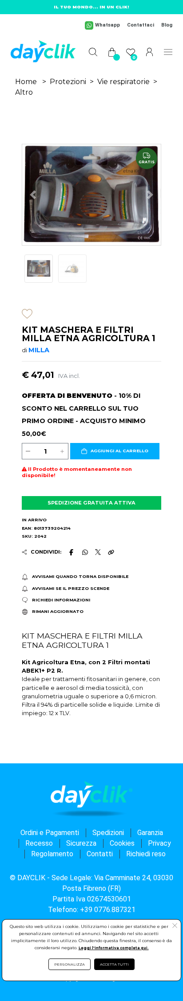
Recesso (39, 843)
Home (26, 81)
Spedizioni (108, 832)
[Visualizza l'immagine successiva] (32, 194)
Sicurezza (81, 843)
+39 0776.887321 (107, 909)
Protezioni (68, 81)
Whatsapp (107, 25)
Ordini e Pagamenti (49, 832)
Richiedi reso (146, 854)
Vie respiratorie (123, 81)
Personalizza (69, 964)
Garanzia (150, 832)
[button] (114, 451)
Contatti (100, 854)
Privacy (159, 843)
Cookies (122, 843)
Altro (24, 92)
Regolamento (52, 854)
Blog (166, 25)
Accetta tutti (114, 964)
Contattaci (140, 25)
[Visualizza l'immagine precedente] (150, 194)
